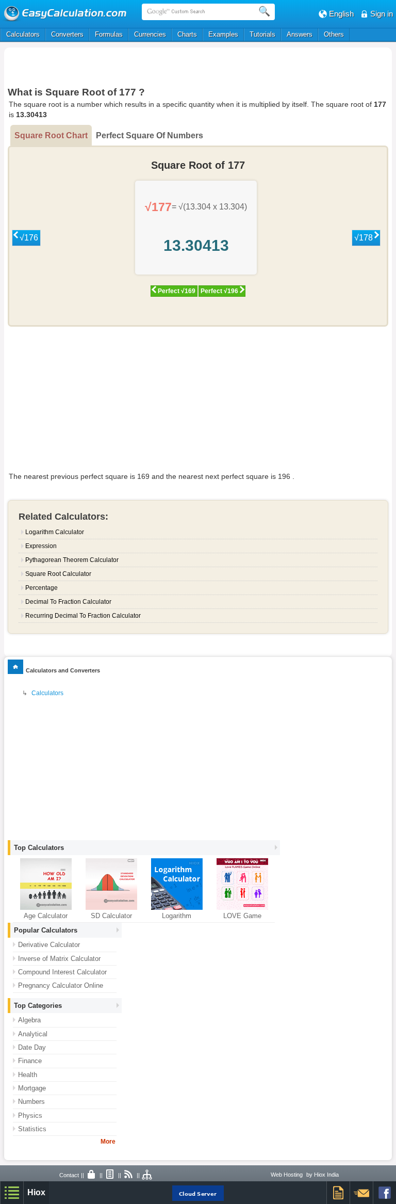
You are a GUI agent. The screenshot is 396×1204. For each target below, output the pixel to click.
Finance (30, 1061)
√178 (363, 237)
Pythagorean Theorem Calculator (72, 560)
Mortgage (32, 1088)
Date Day (32, 1047)
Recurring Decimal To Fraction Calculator (83, 615)
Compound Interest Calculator (62, 972)
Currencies (150, 34)
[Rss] (129, 1175)
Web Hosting (287, 1174)
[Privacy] (92, 1175)
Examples (223, 34)
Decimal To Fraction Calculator (68, 601)
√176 (29, 237)
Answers (299, 34)
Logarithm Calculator (54, 532)
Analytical (32, 1034)
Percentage (41, 587)
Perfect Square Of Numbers (149, 135)
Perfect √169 (176, 291)
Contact (69, 1175)
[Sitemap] (147, 1175)
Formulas (109, 34)
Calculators (23, 34)
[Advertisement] (198, 65)
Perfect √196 (219, 291)
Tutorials (262, 34)
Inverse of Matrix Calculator (59, 958)
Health (27, 1075)
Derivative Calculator (49, 945)
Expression (41, 546)
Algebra (29, 1020)
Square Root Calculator (58, 573)
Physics (30, 1115)
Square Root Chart (51, 135)
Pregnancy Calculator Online (60, 985)
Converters (67, 34)
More (108, 1141)
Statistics (32, 1129)
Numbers (31, 1101)
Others (334, 34)
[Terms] (110, 1175)
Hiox (36, 1192)
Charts (187, 34)
